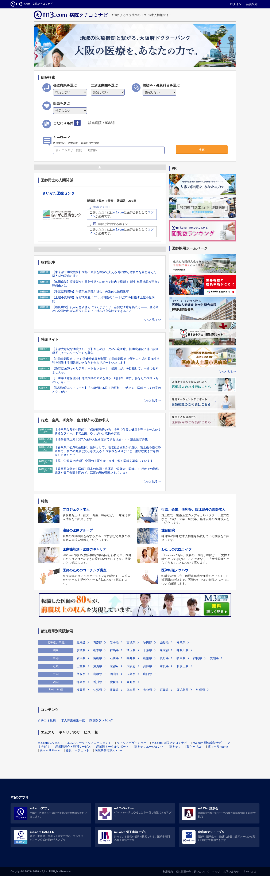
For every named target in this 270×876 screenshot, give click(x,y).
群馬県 (114, 650)
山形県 (164, 642)
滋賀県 (97, 666)
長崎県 (114, 689)
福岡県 (81, 689)
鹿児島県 (182, 689)
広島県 (131, 674)
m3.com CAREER (50, 742)
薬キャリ (175, 746)
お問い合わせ (231, 871)
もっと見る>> (152, 319)
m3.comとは (249, 871)
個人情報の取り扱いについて (192, 871)
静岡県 (197, 658)
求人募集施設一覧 (73, 720)
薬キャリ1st (194, 746)
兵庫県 (147, 666)
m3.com (74, 212)
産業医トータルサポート (112, 746)
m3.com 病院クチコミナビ (169, 742)
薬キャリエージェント (149, 746)
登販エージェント (77, 750)
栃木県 (97, 650)
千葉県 (147, 650)
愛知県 (214, 658)
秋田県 (147, 642)
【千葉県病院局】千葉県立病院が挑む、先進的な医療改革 (90, 291)
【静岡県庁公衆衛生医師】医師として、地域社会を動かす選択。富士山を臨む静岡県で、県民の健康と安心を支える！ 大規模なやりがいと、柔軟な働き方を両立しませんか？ (108, 451)
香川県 (97, 682)
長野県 (164, 658)
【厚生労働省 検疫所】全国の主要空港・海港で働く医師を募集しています (104, 460)
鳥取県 (81, 674)
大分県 (147, 689)
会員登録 (252, 4)
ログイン (236, 4)
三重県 (81, 666)
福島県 (181, 642)
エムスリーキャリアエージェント (89, 742)
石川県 (114, 658)
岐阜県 (181, 658)
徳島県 (81, 682)
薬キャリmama (218, 746)
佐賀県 (97, 689)
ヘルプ (216, 871)
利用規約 (168, 871)
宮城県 (131, 642)
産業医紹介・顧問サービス (73, 746)
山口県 (147, 674)
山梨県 (147, 658)
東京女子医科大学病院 (60, 193)
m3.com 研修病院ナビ (207, 742)
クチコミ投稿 (47, 720)
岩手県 (114, 642)
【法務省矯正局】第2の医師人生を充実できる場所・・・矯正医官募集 (101, 439)
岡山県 (114, 674)
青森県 (97, 642)
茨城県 (81, 650)
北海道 (81, 642)
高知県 (131, 682)
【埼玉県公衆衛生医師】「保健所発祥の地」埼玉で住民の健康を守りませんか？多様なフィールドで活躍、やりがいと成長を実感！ (108, 431)
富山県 (97, 658)
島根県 (97, 674)
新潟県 (81, 658)
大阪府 (131, 666)
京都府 (114, 666)
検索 (201, 149)
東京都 (164, 650)
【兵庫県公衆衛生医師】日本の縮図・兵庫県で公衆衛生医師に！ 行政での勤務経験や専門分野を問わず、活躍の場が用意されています (107, 470)
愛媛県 (114, 682)
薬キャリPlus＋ (50, 750)
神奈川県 (182, 650)
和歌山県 (182, 666)
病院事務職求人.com (108, 750)
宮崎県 (164, 689)
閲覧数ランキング (101, 720)
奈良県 (164, 666)
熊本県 (131, 689)
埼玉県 (131, 650)
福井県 (131, 658)
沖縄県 (200, 689)
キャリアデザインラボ (131, 742)
